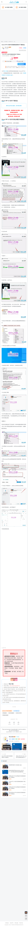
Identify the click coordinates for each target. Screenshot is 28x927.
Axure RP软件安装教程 (8, 710)
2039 (14, 739)
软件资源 (5, 41)
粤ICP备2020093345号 (19, 924)
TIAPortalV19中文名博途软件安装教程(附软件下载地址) (17, 787)
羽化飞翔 (6, 47)
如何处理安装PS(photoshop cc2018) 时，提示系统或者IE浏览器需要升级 (16, 771)
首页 (2, 41)
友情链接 (7, 922)
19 (19, 739)
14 (16, 739)
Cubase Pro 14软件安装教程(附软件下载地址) (17, 782)
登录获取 (22, 64)
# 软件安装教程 (11, 712)
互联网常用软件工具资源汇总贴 (15, 765)
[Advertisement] (14, 25)
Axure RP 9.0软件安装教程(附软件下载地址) (13, 45)
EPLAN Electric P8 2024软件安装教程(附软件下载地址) (17, 793)
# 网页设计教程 (5, 715)
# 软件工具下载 (18, 712)
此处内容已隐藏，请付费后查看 (14, 105)
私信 (25, 47)
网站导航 (21, 922)
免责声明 (11, 922)
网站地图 (16, 922)
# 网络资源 (4, 712)
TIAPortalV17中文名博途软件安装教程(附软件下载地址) (17, 776)
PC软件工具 (10, 41)
